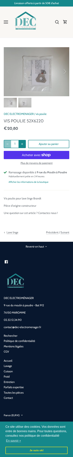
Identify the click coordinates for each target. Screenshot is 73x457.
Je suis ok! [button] (37, 450)
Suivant (64, 232)
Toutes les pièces (14, 392)
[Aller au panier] (65, 22)
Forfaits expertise (14, 387)
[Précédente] (8, 71)
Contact (8, 398)
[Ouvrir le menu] (6, 22)
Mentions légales (13, 346)
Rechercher (10, 335)
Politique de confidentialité (19, 341)
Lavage (8, 366)
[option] (36, 71)
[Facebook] (6, 262)
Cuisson (8, 371)
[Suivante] (64, 71)
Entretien (9, 382)
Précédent (52, 232)
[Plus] (22, 144)
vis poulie (41, 114)
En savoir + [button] (13, 440)
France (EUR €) (12, 415)
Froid (7, 376)
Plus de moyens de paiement (37, 163)
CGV (6, 351)
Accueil (8, 360)
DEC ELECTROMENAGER (19, 114)
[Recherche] (57, 22)
